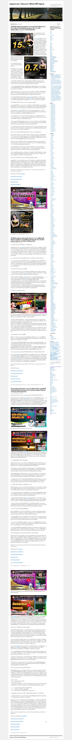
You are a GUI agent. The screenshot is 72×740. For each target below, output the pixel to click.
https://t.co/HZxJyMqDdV (18, 562)
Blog (15, 20)
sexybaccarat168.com (54, 242)
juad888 (52, 177)
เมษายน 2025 (53, 120)
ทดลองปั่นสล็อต (52, 70)
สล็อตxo (51, 55)
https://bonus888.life (53, 375)
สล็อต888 (52, 296)
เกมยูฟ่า (52, 316)
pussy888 (51, 43)
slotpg (51, 381)
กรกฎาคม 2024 (53, 129)
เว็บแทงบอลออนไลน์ (54, 327)
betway (52, 149)
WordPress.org (53, 339)
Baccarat (52, 148)
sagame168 (23, 247)
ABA (51, 143)
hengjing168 (52, 166)
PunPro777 (52, 219)
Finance (52, 159)
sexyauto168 (52, 241)
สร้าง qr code (53, 288)
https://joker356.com (53, 387)
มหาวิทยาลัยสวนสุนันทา (54, 283)
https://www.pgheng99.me (53, 406)
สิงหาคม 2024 (53, 128)
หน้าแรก (12, 20)
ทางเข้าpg (52, 273)
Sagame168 (30, 97)
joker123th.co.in (53, 176)
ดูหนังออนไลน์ (52, 49)
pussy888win (53, 226)
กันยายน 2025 (53, 115)
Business (52, 154)
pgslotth (52, 214)
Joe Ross (21, 31)
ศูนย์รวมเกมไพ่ (53, 287)
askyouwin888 (53, 147)
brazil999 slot (53, 153)
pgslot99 (52, 211)
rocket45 (52, 228)
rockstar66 (52, 229)
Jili (51, 169)
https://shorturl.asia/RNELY (16, 184)
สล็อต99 (52, 299)
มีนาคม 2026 (53, 109)
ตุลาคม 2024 (53, 126)
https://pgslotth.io (52, 386)
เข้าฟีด (52, 337)
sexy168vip (52, 240)
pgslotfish (52, 213)
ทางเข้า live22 (53, 272)
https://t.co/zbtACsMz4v (38, 187)
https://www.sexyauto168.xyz (54, 379)
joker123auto (52, 174)
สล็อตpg (52, 300)
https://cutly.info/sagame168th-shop (17, 721)
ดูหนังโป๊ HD (52, 66)
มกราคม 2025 (53, 123)
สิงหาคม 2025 (53, 116)
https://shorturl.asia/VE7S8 (15, 378)
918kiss (51, 44)
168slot (52, 136)
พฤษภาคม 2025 (53, 119)
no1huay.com (53, 190)
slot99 (51, 371)
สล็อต (51, 37)
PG (51, 196)
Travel (52, 259)
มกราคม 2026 (53, 111)
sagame (38, 38)
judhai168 (52, 178)
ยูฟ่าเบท (52, 285)
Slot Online (52, 246)
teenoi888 (52, 256)
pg (50, 34)
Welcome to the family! (24, 20)
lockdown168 (53, 183)
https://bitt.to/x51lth (14, 557)
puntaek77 (52, 222)
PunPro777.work (53, 220)
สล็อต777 (56, 355)
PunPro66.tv (52, 218)
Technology (52, 255)
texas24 (52, 258)
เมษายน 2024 (53, 131)
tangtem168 (52, 254)
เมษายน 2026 (53, 108)
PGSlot (54, 348)
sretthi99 (52, 251)
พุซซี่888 (52, 281)
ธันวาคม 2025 (53, 112)
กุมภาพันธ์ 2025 (53, 122)
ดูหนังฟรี (51, 64)
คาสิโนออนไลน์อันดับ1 (53, 57)
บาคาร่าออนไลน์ (14, 616)
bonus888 (52, 152)
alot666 (52, 145)
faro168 (58, 343)
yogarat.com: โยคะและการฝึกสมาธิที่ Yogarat (27, 4)
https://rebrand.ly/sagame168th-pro (17, 370)
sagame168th (22, 173)
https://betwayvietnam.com (53, 390)
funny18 (52, 161)
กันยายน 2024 (53, 127)
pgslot (51, 32)
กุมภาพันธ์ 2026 (53, 110)
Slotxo (52, 248)
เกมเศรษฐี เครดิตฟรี (53, 71)
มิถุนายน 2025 (53, 118)
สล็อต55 (52, 293)
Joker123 (52, 173)
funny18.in (52, 162)
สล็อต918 (52, 297)
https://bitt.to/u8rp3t (14, 376)
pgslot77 (52, 209)
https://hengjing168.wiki (53, 369)
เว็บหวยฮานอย (53, 326)
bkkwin (52, 151)
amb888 (52, 146)
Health (52, 165)
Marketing (52, 188)
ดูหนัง (51, 50)
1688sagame (52, 135)
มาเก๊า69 (52, 284)
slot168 (52, 247)
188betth (52, 138)
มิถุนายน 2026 (53, 106)
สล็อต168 (52, 291)
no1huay (52, 189)
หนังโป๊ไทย (51, 67)
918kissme (52, 142)
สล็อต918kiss (53, 298)
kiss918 (51, 385)
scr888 (52, 238)
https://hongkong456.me (53, 413)
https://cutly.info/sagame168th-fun (17, 554)
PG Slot (51, 348)
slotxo (51, 42)
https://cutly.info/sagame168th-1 (16, 179)
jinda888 (52, 172)
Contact (18, 20)
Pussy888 (52, 223)
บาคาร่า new (52, 38)
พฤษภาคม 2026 (53, 107)
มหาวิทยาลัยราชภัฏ (54, 282)
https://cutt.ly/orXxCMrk (15, 726)
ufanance (52, 266)
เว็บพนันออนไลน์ (53, 323)
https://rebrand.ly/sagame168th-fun (17, 551)
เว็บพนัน (52, 322)
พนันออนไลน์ (53, 280)
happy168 (52, 164)
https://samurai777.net (53, 388)
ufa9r (51, 263)
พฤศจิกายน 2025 (53, 113)
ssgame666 (52, 252)
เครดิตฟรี (52, 317)
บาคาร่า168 (52, 275)
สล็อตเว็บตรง (52, 359)
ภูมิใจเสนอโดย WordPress (55, 737)
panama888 (52, 193)
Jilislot (52, 170)
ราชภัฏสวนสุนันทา (53, 286)
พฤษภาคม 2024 (53, 130)
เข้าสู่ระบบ (52, 336)
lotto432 (52, 186)
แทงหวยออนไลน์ (53, 330)
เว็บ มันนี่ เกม (53, 319)
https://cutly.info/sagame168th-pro (17, 373)
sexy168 (52, 239)
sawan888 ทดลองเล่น (54, 235)
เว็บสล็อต (52, 324)
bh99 (51, 150)
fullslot (51, 407)
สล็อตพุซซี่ (52, 302)
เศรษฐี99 (52, 328)
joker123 (51, 46)
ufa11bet (52, 260)
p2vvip (52, 192)
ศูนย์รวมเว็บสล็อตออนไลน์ (54, 60)
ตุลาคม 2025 (53, 114)
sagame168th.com (21, 384)
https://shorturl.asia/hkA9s (15, 559)
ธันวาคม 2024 (53, 124)
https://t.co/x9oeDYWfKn (16, 381)
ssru (51, 253)
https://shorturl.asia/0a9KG (15, 724)
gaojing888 (52, 163)
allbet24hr (52, 144)
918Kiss (52, 140)
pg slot (51, 31)
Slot (51, 245)
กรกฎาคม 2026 (53, 105)
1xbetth (51, 383)
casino (52, 155)
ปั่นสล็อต (52, 277)
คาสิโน (52, 268)
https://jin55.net (52, 370)
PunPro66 (52, 217)
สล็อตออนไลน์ (52, 59)
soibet (52, 250)
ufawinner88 (52, 267)
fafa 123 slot (52, 158)
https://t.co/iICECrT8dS (15, 729)
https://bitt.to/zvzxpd (14, 181)
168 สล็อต (52, 134)
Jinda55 (52, 171)
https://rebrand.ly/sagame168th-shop (17, 718)
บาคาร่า (51, 39)
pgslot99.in (52, 212)
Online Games (53, 191)
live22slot (52, 182)
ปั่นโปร (51, 47)
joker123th (52, 175)
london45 (52, 184)
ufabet (52, 264)
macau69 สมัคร (53, 187)
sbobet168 (52, 237)
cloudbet (52, 156)
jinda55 (55, 345)
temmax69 (52, 257)
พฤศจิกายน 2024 (53, 125)
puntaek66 (52, 221)
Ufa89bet (52, 262)
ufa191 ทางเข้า (53, 261)
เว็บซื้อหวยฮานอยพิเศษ (54, 320)
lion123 (52, 180)
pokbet (52, 215)
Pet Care (52, 195)
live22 (51, 51)
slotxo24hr (52, 249)
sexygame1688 (53, 243)
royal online (52, 230)
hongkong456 (53, 167)
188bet (52, 137)
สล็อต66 (52, 294)
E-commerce (52, 157)
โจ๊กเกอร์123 (52, 331)
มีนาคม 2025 (53, 121)
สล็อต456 (52, 292)
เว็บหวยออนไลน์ (53, 325)
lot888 (52, 185)
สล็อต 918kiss (53, 290)
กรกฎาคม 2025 (53, 117)
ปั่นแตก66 (52, 278)
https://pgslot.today (52, 377)
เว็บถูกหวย (52, 321)
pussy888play (53, 225)
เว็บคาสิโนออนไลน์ (53, 56)
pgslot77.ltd (52, 210)
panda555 (52, 194)
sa (50, 41)
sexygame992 (53, 244)
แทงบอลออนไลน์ (53, 329)
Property (52, 216)
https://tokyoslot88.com (53, 389)
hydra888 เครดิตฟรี (53, 168)
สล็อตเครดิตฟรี (53, 359)
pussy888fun (52, 224)
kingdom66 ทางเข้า (53, 179)
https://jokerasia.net (52, 391)
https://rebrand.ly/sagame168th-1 (16, 176)
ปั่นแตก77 (52, 279)
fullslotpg (52, 160)
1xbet (51, 139)
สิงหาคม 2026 (53, 104)
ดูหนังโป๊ (51, 69)
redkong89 (52, 227)
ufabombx (52, 265)
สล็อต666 (52, 295)
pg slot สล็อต (52, 35)
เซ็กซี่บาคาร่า (53, 318)
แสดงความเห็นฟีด (53, 338)
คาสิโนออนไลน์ (52, 58)
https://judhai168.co (52, 374)
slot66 (51, 372)
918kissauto (52, 141)
